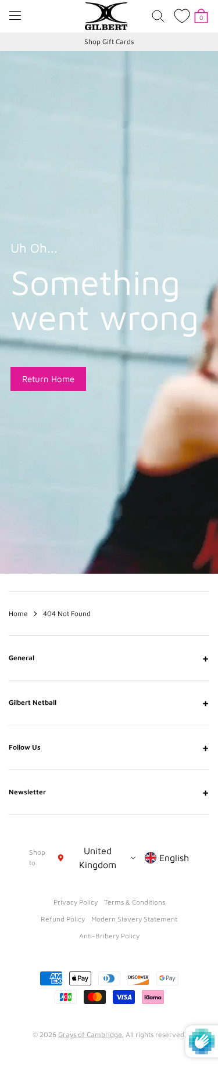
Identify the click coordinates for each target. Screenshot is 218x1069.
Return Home (48, 379)
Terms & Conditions (134, 902)
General (109, 658)
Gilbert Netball (109, 702)
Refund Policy (63, 919)
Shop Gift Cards (109, 41)
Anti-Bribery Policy (109, 935)
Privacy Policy (75, 902)
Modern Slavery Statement (134, 919)
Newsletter (109, 792)
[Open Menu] (15, 15)
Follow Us (109, 747)
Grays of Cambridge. (91, 1034)
